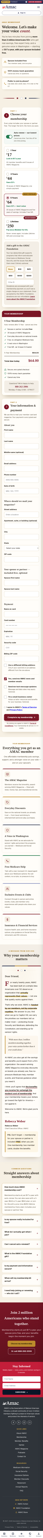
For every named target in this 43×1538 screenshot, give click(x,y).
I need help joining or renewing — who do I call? (18, 1292)
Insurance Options (22, 1475)
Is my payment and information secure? (18, 1267)
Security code (10, 643)
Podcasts (21, 1452)
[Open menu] (38, 7)
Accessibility (34, 1527)
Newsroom (21, 1483)
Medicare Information (21, 1467)
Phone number (10, 475)
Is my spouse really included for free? (19, 1221)
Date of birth (9, 486)
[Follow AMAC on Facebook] (13, 1422)
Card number (9, 620)
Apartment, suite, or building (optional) (20, 521)
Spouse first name (12, 578)
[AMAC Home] (21, 1403)
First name (8, 430)
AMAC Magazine (21, 1449)
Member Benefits (21, 1441)
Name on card (10, 609)
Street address (10, 509)
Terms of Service (29, 707)
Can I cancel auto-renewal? (17, 1244)
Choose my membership (21, 1343)
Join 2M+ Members (35, 2)
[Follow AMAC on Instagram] (24, 1422)
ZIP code (7, 554)
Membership (21, 1437)
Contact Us (21, 1456)
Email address (10, 464)
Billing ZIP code (10, 654)
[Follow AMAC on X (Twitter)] (19, 1422)
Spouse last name (11, 589)
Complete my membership (20, 717)
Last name (8, 441)
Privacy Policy (16, 710)
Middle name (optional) (14, 452)
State (6, 543)
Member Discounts (21, 1479)
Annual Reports (22, 1487)
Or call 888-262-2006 (21, 1351)
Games (21, 1445)
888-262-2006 (21, 387)
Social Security (21, 1471)
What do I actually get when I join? (17, 1233)
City (6, 532)
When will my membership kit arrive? (17, 1279)
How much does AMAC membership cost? (14, 1188)
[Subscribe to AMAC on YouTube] (30, 1422)
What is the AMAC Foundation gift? (18, 1255)
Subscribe (20, 1392)
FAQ (21, 1491)
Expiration (8, 631)
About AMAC (21, 1433)
